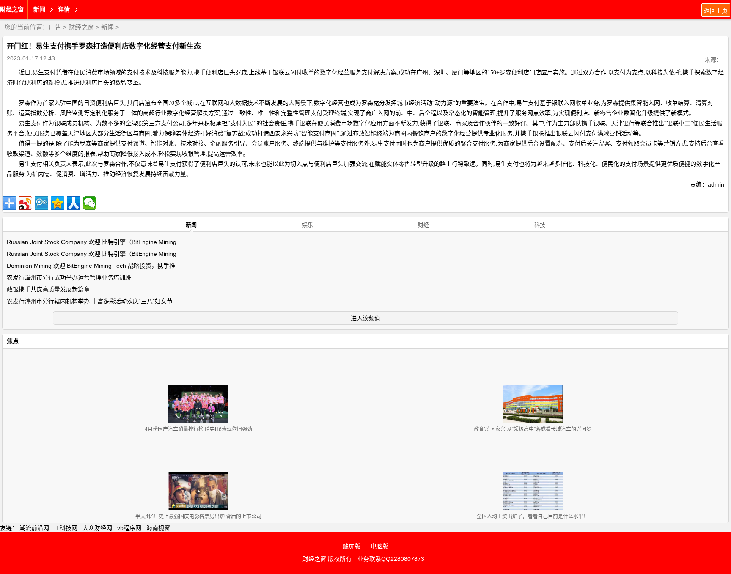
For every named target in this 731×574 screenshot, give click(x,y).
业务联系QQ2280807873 (390, 558)
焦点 (13, 341)
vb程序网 (129, 528)
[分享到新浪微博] (25, 203)
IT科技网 (65, 528)
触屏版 (351, 546)
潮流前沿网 (34, 528)
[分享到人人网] (73, 203)
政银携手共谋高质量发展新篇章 (48, 289)
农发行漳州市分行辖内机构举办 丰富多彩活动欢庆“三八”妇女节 (90, 301)
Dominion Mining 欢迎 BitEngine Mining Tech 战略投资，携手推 (91, 265)
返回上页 (716, 10)
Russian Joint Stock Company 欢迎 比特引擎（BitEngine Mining (91, 242)
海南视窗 (158, 528)
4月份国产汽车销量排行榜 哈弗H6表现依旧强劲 (198, 429)
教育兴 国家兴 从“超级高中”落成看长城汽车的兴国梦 (532, 429)
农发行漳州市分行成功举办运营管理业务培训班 (69, 277)
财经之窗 (12, 9)
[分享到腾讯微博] (41, 203)
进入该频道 (365, 318)
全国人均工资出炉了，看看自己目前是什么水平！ (532, 516)
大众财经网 (97, 528)
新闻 (107, 27)
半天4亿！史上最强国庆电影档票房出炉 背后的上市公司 (198, 516)
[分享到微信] (89, 203)
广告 (55, 27)
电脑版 (379, 546)
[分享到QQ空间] (57, 203)
